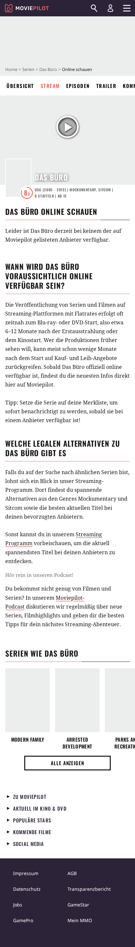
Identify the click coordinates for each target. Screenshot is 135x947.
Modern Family (27, 739)
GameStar (78, 905)
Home (11, 69)
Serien (28, 69)
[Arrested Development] (77, 700)
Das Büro (48, 69)
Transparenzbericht (89, 889)
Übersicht (20, 85)
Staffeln (44, 195)
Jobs (17, 905)
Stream (50, 85)
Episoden (78, 85)
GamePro (23, 920)
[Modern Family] (27, 700)
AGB (72, 873)
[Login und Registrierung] (110, 8)
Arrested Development (77, 743)
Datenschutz (27, 889)
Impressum (25, 873)
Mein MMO (80, 920)
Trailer (106, 85)
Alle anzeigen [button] (67, 762)
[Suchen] (94, 8)
